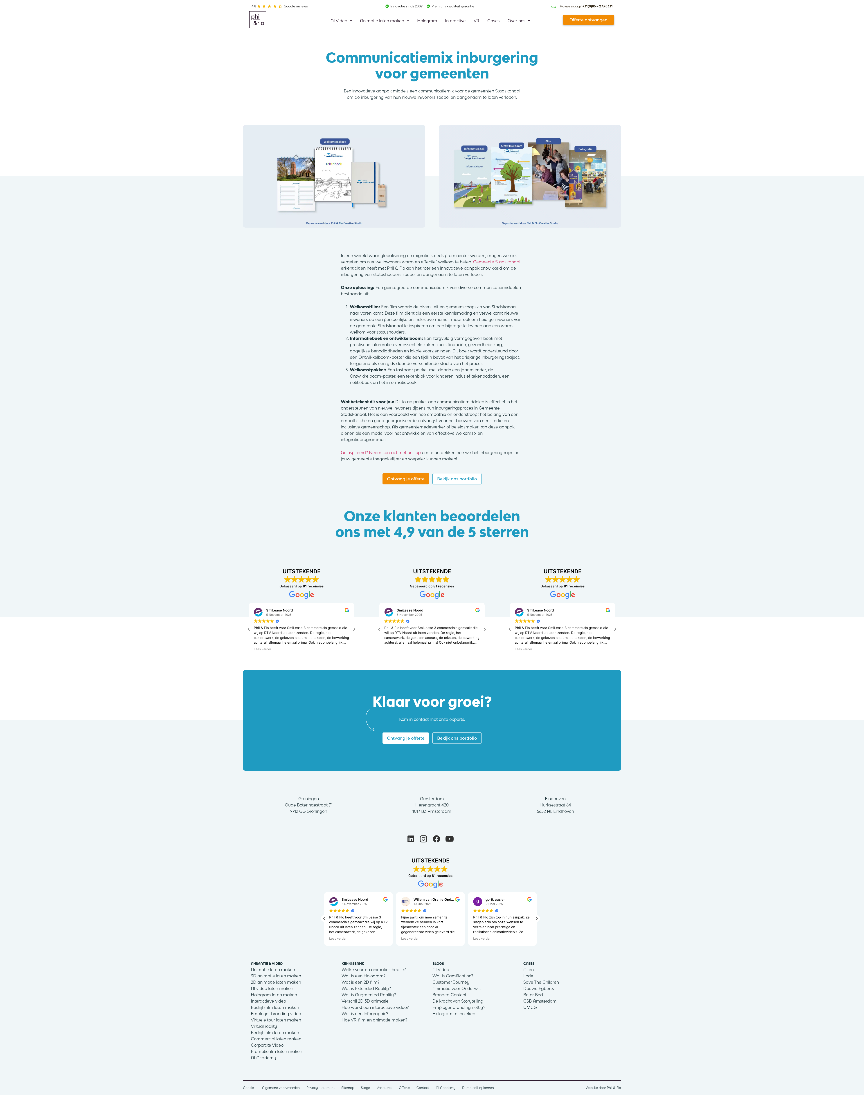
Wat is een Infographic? (365, 1013)
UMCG (530, 1007)
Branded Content (449, 994)
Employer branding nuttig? (458, 1007)
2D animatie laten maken (276, 982)
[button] (354, 629)
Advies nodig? (582, 6)
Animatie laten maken (382, 20)
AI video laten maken (272, 988)
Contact (422, 1088)
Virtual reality (264, 1026)
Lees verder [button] (262, 649)
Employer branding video (276, 1013)
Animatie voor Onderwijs (457, 988)
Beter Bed (533, 994)
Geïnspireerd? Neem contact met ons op (381, 452)
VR (476, 20)
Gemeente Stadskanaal (496, 261)
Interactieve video (268, 1001)
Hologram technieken (453, 1013)
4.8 (254, 6)
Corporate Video (267, 1045)
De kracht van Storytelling (457, 1001)
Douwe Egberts (538, 988)
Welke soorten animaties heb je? (374, 969)
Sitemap (347, 1088)
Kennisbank (353, 963)
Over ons (516, 20)
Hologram (427, 20)
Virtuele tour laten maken (276, 1019)
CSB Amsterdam (540, 1001)
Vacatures (384, 1088)
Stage (365, 1088)
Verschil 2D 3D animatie (365, 1001)
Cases (493, 20)
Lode (528, 975)
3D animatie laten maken (276, 975)
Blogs (438, 963)
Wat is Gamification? (452, 975)
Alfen (528, 969)
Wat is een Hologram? (363, 975)
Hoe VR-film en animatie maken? (374, 1019)
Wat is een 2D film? (360, 982)
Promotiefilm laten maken (276, 1051)
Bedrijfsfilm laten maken (275, 1007)
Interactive (455, 20)
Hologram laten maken (274, 994)
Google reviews (296, 6)
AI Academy (263, 1057)
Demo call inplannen (478, 1088)
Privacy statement (320, 1088)
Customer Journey (450, 982)
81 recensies (313, 586)
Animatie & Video (267, 963)
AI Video (339, 20)
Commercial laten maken (276, 1038)
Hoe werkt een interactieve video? (375, 1007)
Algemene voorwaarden (281, 1088)
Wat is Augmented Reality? (369, 994)
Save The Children (541, 982)
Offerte (404, 1088)
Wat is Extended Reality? (366, 988)
